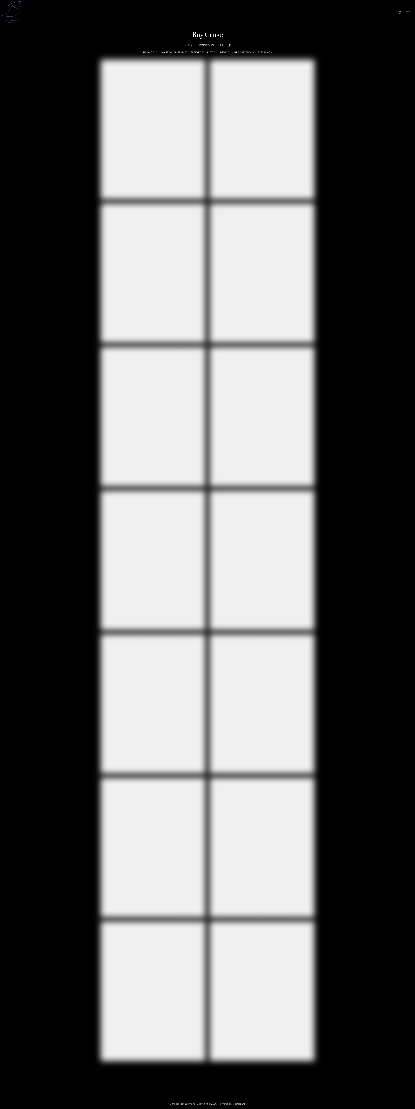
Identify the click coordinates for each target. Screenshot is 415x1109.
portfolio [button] (206, 45)
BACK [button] (191, 44)
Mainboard (238, 1103)
